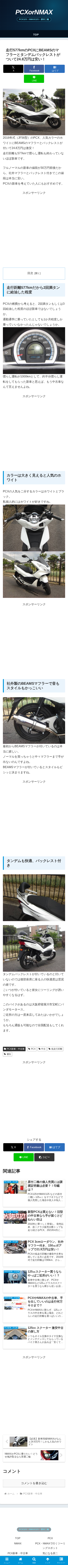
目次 (30, 273)
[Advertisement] (34, 230)
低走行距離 (56, 1049)
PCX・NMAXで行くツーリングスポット (50, 1545)
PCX (33, 1049)
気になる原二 (50, 1553)
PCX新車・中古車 (15, 1049)
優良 (9, 1054)
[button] (44, 1157)
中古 (43, 1049)
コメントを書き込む (34, 1483)
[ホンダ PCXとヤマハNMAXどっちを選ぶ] (34, 15)
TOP (17, 1538)
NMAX (17, 1543)
